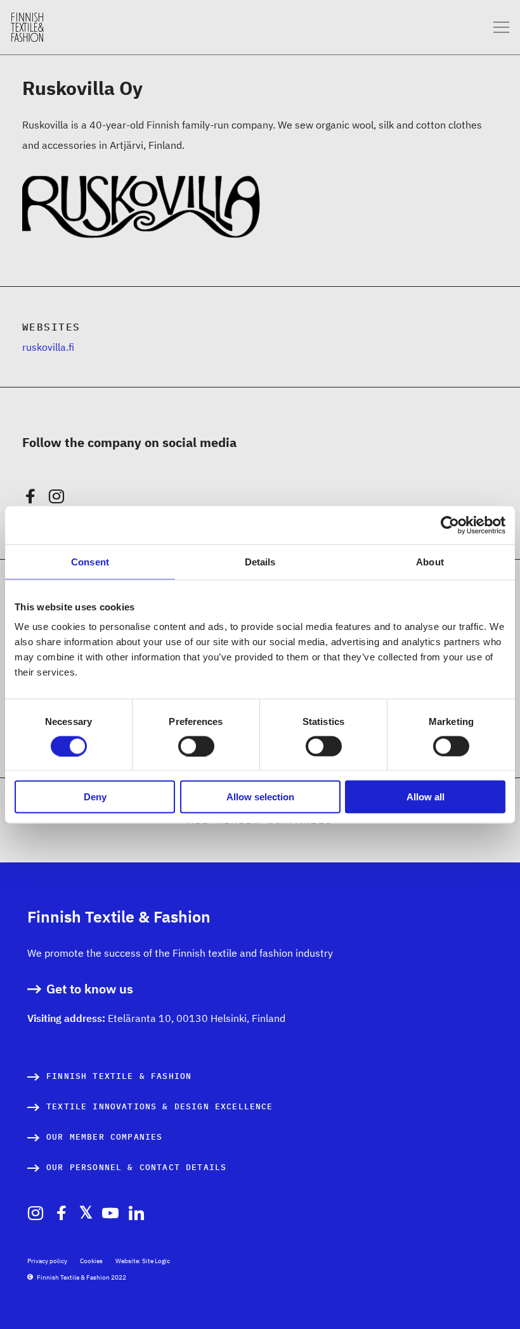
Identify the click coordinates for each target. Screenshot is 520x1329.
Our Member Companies (104, 1136)
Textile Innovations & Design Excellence (159, 1106)
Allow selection (260, 796)
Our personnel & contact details (136, 1167)
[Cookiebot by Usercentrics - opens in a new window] (449, 524)
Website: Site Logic (142, 1261)
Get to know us (89, 989)
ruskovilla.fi (48, 347)
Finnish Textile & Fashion (119, 1076)
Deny (95, 796)
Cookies (91, 1261)
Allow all (425, 796)
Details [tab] (260, 561)
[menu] (501, 27)
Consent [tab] (90, 561)
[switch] (196, 746)
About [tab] (430, 561)
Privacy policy (47, 1261)
